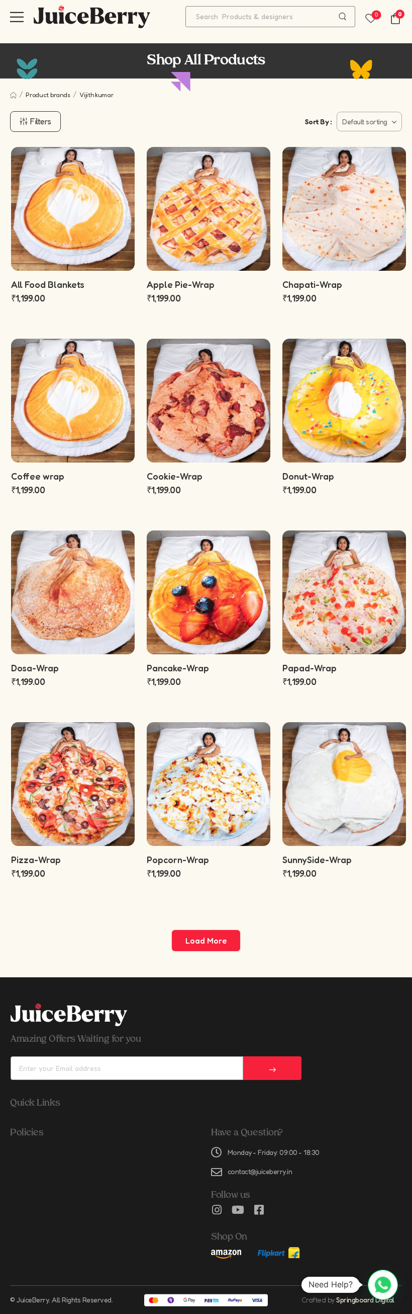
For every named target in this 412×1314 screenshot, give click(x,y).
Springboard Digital (365, 1299)
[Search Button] (342, 17)
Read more (208, 826)
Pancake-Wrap (178, 667)
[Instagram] (216, 1209)
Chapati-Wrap (312, 284)
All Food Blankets (47, 284)
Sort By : (318, 121)
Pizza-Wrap (36, 859)
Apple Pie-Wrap (181, 284)
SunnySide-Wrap (317, 859)
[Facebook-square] (258, 1209)
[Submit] (272, 1068)
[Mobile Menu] (17, 17)
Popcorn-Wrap (178, 859)
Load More (206, 941)
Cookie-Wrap (174, 476)
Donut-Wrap (308, 476)
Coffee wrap (37, 476)
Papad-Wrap (309, 667)
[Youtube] (237, 1209)
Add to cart (208, 251)
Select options (72, 251)
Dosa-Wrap (35, 667)
